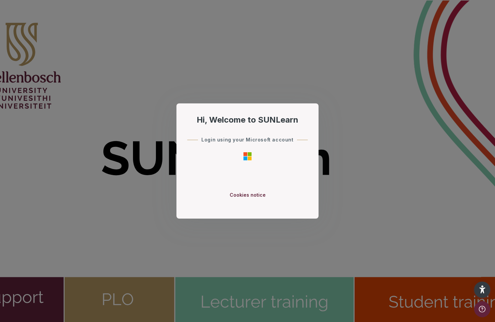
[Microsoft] (247, 156)
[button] (482, 290)
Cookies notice (248, 195)
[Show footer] (482, 309)
